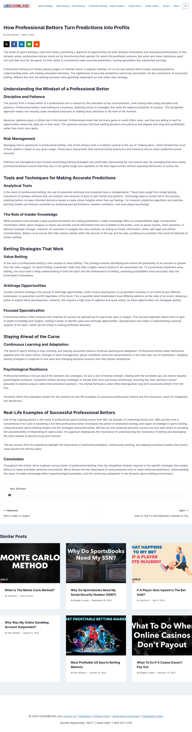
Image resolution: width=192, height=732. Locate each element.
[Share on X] (7, 44)
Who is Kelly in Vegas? (17, 513)
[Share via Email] (29, 44)
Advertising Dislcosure (126, 716)
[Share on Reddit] (37, 44)
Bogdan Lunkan (81, 600)
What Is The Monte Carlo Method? (30, 590)
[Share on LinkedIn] (22, 44)
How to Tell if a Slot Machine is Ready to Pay (161, 513)
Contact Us (69, 716)
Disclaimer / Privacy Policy (94, 716)
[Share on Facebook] (14, 44)
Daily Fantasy (63, 6)
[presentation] (30, 563)
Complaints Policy (152, 716)
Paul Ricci (12, 596)
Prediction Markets (98, 6)
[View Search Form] (185, 6)
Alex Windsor (13, 35)
